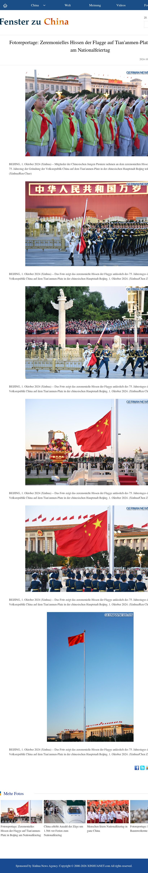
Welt (68, 5)
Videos (121, 5)
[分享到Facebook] (137, 768)
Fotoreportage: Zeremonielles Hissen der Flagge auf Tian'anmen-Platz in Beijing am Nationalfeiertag (21, 830)
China (35, 5)
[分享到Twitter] (142, 768)
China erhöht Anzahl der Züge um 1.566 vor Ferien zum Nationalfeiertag (63, 830)
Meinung (95, 5)
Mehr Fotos (14, 793)
